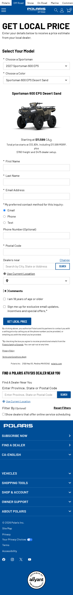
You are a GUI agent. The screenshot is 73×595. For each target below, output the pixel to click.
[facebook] (3, 560)
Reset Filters (62, 407)
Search (62, 266)
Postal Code (12, 245)
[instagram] (12, 560)
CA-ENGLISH (11, 454)
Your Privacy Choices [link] (14, 539)
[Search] (56, 10)
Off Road (18, 2)
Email (11, 210)
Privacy (6, 534)
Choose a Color (14, 73)
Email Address (14, 190)
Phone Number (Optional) (19, 229)
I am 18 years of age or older (25, 299)
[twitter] (20, 560)
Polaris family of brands (12, 344)
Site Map (7, 528)
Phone (11, 216)
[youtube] (29, 560)
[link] (36, 473)
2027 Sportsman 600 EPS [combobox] (22, 66)
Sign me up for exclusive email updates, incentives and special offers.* (33, 309)
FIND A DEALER (13, 445)
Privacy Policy (8, 350)
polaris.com (56, 363)
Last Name (11, 175)
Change (65, 260)
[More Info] (50, 140)
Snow (30, 2)
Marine (55, 2)
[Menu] (3, 10)
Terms (5, 545)
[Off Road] (37, 10)
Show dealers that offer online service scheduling (37, 414)
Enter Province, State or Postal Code (29, 388)
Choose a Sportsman (18, 59)
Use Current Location (21, 273)
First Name (11, 161)
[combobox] (36, 80)
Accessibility (9, 551)
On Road (42, 2)
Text (10, 222)
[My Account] (62, 10)
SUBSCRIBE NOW (14, 436)
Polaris (6, 2)
